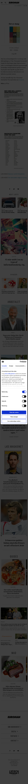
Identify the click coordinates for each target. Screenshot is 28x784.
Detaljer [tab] (11, 366)
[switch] (24, 396)
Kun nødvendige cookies (14, 421)
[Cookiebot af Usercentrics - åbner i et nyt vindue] (20, 362)
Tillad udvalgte (14, 416)
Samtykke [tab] (4, 366)
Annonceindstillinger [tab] (21, 366)
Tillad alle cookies (14, 412)
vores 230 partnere (10, 373)
